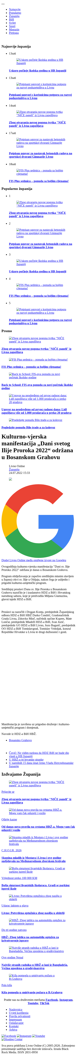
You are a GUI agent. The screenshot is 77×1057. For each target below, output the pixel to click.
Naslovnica (15, 1009)
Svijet (12, 22)
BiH (11, 19)
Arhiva (13, 1029)
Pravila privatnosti (19, 1016)
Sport (12, 26)
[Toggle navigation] (2, 4)
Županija (14, 16)
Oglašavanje (16, 1022)
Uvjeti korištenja (18, 1012)
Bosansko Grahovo (20, 740)
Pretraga (14, 32)
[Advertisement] (38, 675)
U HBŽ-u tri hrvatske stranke (26, 759)
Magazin (14, 29)
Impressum (15, 1019)
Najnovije (15, 9)
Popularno (15, 12)
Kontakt (14, 1026)
